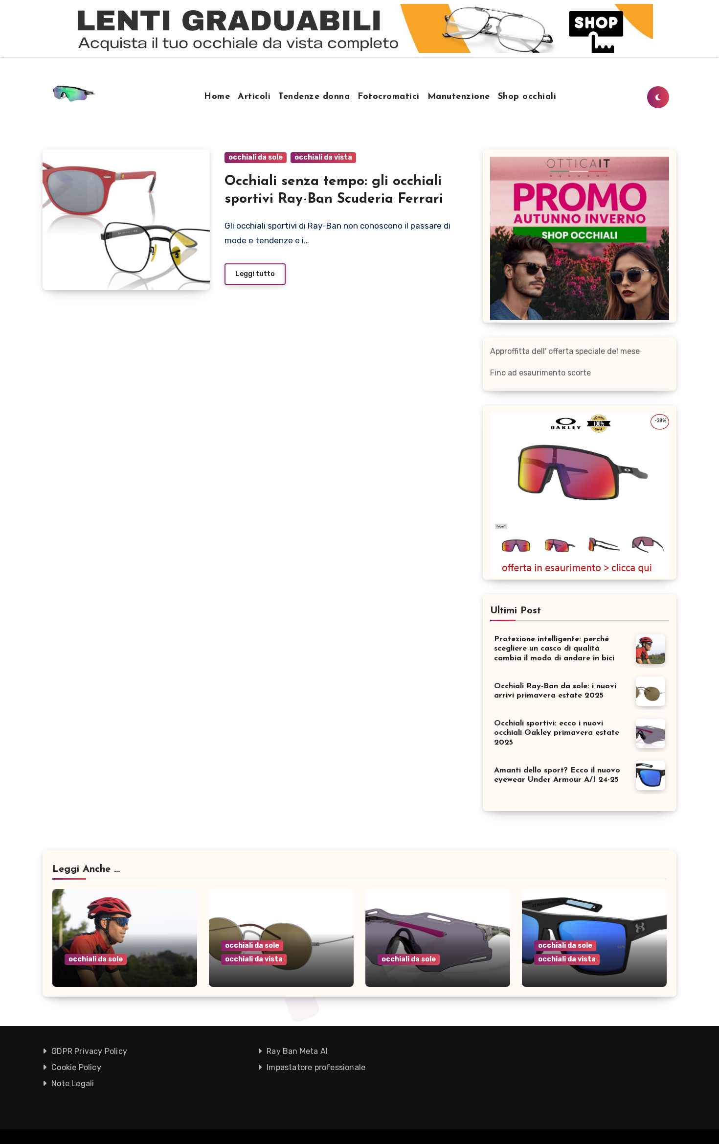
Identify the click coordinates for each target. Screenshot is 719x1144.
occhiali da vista (323, 157)
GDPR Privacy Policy (89, 1051)
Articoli (254, 97)
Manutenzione (458, 97)
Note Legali (72, 1083)
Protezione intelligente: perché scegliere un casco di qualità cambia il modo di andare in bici (554, 648)
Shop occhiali (527, 97)
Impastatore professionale (316, 1067)
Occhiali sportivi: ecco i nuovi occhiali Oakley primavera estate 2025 (556, 733)
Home (217, 97)
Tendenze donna (314, 97)
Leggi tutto (255, 274)
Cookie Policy (76, 1067)
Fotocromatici (389, 97)
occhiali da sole (255, 157)
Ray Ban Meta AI (297, 1051)
